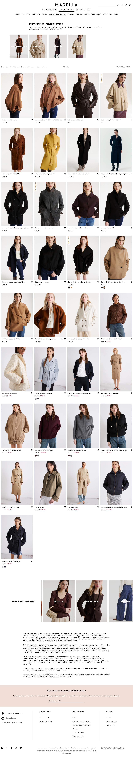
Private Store (110, 725)
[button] (129, 67)
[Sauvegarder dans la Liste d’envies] (31, 120)
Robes (17, 14)
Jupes (99, 14)
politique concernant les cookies (83, 748)
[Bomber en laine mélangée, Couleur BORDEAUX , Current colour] (36, 455)
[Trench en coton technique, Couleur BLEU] (38, 398)
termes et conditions (46, 748)
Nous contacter (44, 717)
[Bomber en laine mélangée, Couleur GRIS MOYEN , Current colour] (71, 455)
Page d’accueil (6, 67)
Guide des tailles (78, 736)
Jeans (116, 14)
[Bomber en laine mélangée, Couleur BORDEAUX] (69, 455)
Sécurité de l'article (45, 721)
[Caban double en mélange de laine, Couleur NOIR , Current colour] (69, 287)
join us (94, 750)
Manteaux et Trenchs (57, 14)
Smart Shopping (111, 721)
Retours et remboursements (82, 725)
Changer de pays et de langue (12, 722)
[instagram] (2, 748)
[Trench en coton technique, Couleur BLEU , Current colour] (5, 567)
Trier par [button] (120, 67)
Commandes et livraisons (81, 721)
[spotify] (11, 748)
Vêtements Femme (19, 67)
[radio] (19, 46)
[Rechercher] (118, 5)
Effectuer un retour (79, 732)
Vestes (44, 14)
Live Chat (109, 717)
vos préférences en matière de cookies (50, 750)
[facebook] (7, 748)
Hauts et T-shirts (82, 14)
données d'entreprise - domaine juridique (77, 750)
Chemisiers (25, 14)
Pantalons (36, 14)
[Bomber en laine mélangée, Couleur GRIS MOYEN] (38, 455)
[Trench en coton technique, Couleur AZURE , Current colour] (36, 398)
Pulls (93, 14)
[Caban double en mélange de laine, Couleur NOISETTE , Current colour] (104, 287)
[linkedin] (21, 748)
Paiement (76, 729)
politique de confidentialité (63, 748)
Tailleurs (71, 14)
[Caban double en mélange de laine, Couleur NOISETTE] (71, 287)
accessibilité (66, 753)
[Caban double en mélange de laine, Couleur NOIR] (102, 287)
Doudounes (107, 14)
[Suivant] (125, 601)
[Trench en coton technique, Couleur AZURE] (2, 567)
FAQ (74, 717)
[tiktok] (16, 748)
